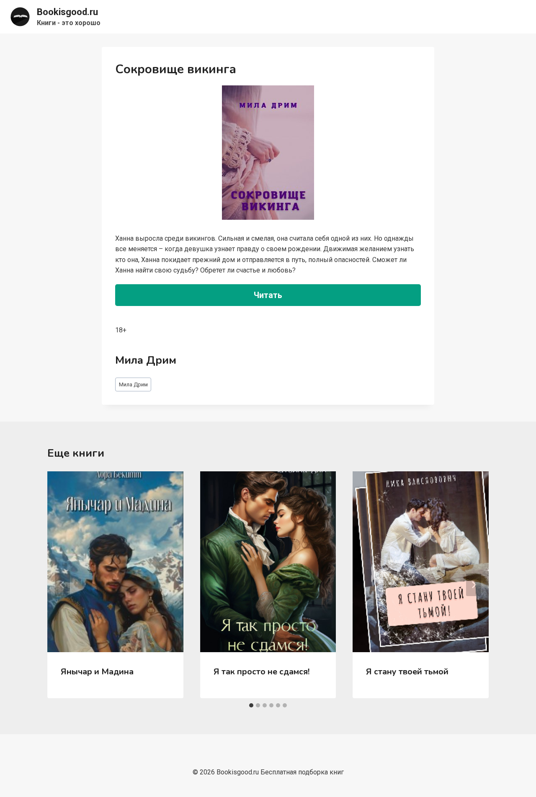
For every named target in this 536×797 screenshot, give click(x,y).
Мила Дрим (133, 384)
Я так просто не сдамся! (261, 671)
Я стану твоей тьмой (407, 671)
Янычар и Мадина (97, 671)
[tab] (251, 705)
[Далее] (473, 584)
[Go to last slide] (62, 584)
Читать (268, 295)
